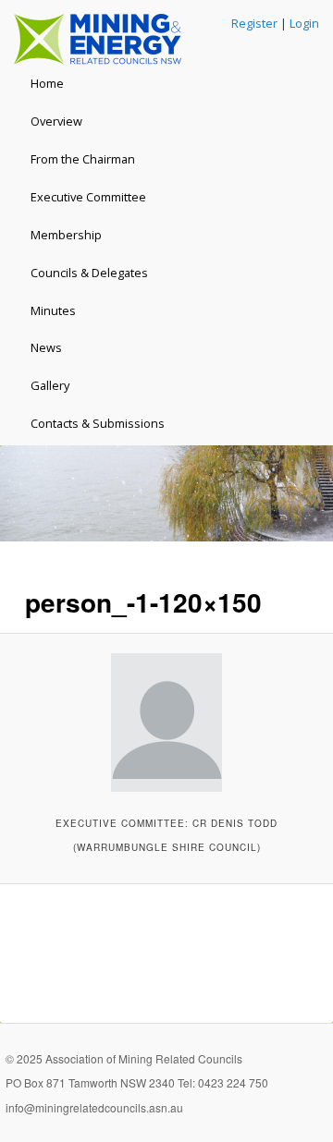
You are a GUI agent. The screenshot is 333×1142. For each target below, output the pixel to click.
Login (304, 23)
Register (254, 23)
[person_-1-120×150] (166, 722)
